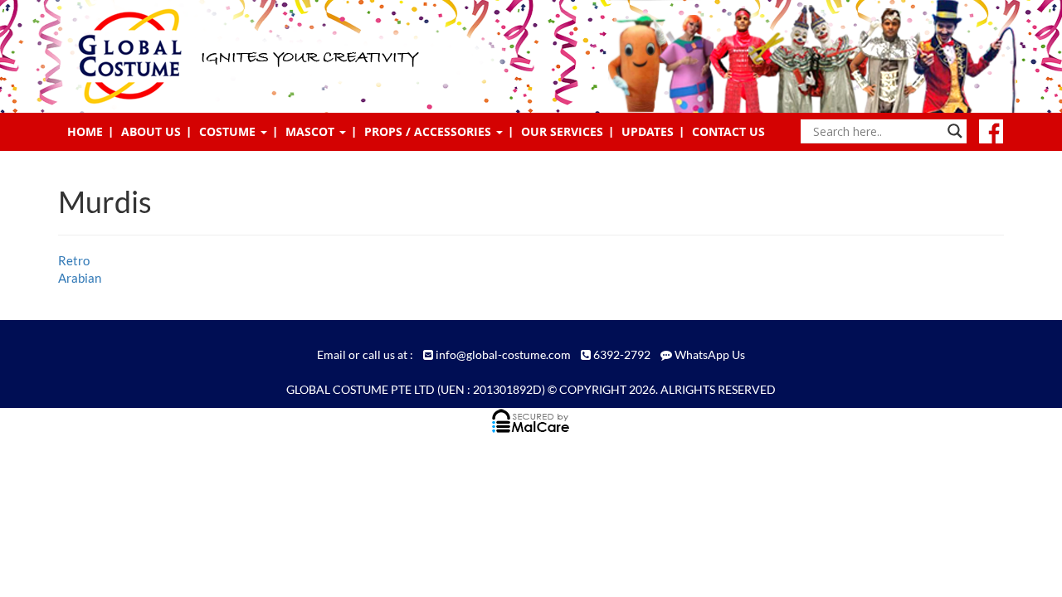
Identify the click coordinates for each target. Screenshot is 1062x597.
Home (85, 131)
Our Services (562, 131)
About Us (151, 131)
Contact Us (728, 131)
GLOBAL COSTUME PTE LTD (360, 389)
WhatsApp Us (710, 354)
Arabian (79, 277)
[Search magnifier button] (955, 131)
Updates (647, 131)
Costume (229, 131)
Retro (74, 260)
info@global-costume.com (503, 354)
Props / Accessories (429, 131)
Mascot (311, 131)
